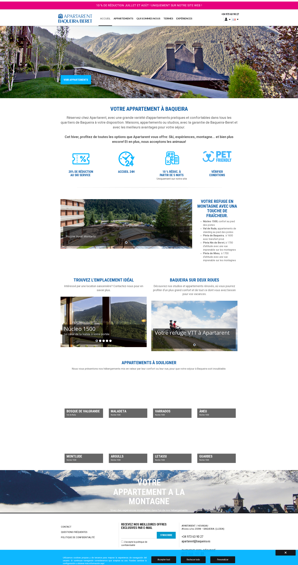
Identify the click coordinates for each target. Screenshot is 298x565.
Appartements (123, 18)
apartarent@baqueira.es (196, 541)
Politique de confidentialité (78, 537)
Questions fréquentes (74, 532)
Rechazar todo (193, 559)
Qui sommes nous (148, 18)
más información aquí (94, 563)
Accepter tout (164, 559)
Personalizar (222, 559)
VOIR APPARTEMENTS (76, 79)
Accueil (105, 18)
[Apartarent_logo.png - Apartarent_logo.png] (75, 18)
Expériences (184, 18)
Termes (168, 18)
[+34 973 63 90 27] (219, 14)
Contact (66, 526)
